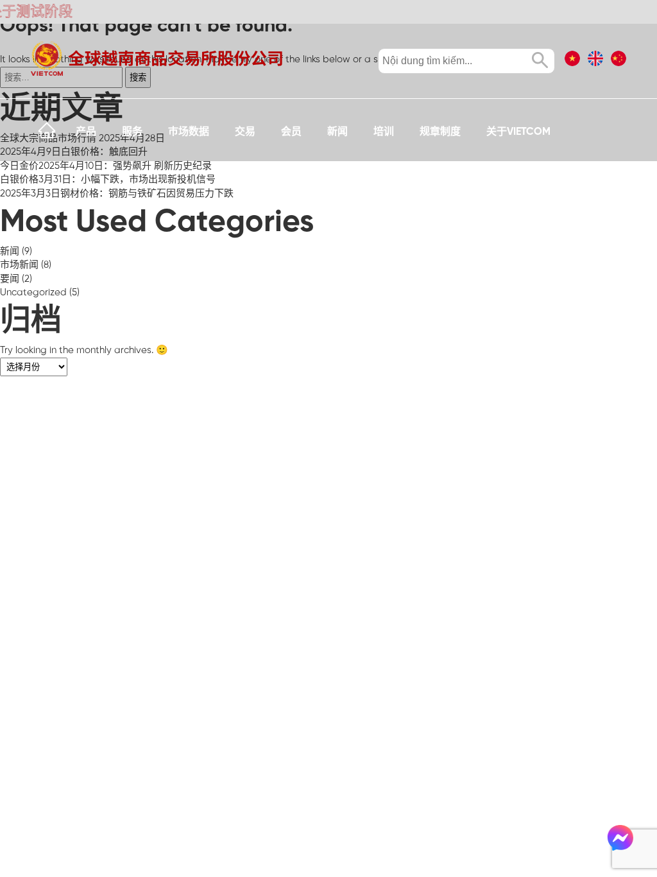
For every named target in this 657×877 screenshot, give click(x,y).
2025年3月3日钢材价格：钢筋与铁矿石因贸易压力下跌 (117, 194)
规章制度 (440, 131)
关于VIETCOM (518, 131)
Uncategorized (33, 293)
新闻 (337, 131)
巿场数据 (188, 131)
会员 (291, 131)
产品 (86, 131)
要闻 (9, 279)
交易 (245, 131)
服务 (132, 131)
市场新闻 (19, 265)
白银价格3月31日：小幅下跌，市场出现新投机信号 (108, 180)
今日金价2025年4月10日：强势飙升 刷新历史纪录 (106, 166)
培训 (383, 131)
